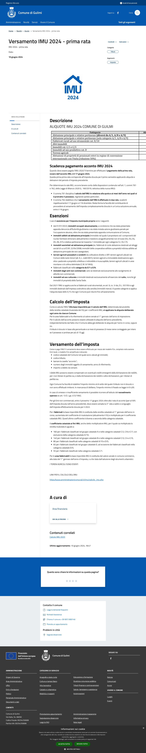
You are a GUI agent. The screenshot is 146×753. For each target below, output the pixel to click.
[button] (73, 749)
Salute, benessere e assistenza (85, 689)
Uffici (8, 685)
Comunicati (111, 681)
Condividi (111, 42)
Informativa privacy (81, 718)
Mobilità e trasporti (47, 693)
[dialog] (73, 739)
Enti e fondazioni (12, 689)
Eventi (109, 701)
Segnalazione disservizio (49, 718)
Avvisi (27, 31)
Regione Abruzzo (12, 3)
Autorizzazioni (79, 693)
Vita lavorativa (45, 685)
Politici (8, 693)
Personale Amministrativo (16, 697)
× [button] (143, 728)
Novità (19, 31)
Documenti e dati (12, 702)
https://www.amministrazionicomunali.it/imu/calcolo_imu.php (76, 479)
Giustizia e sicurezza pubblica (84, 681)
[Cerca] (137, 12)
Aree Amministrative (14, 681)
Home (11, 31)
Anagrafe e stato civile (48, 677)
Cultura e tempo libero (48, 681)
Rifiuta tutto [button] (82, 744)
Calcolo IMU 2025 (57, 537)
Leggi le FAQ (44, 722)
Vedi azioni (123, 42)
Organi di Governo (13, 677)
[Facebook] (117, 12)
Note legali (77, 722)
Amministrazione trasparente (84, 714)
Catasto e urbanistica (48, 689)
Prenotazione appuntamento (51, 714)
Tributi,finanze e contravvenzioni (86, 685)
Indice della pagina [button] (18, 117)
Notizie (110, 677)
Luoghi (109, 696)
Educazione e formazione (83, 677)
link (95, 739)
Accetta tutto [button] (64, 744)
